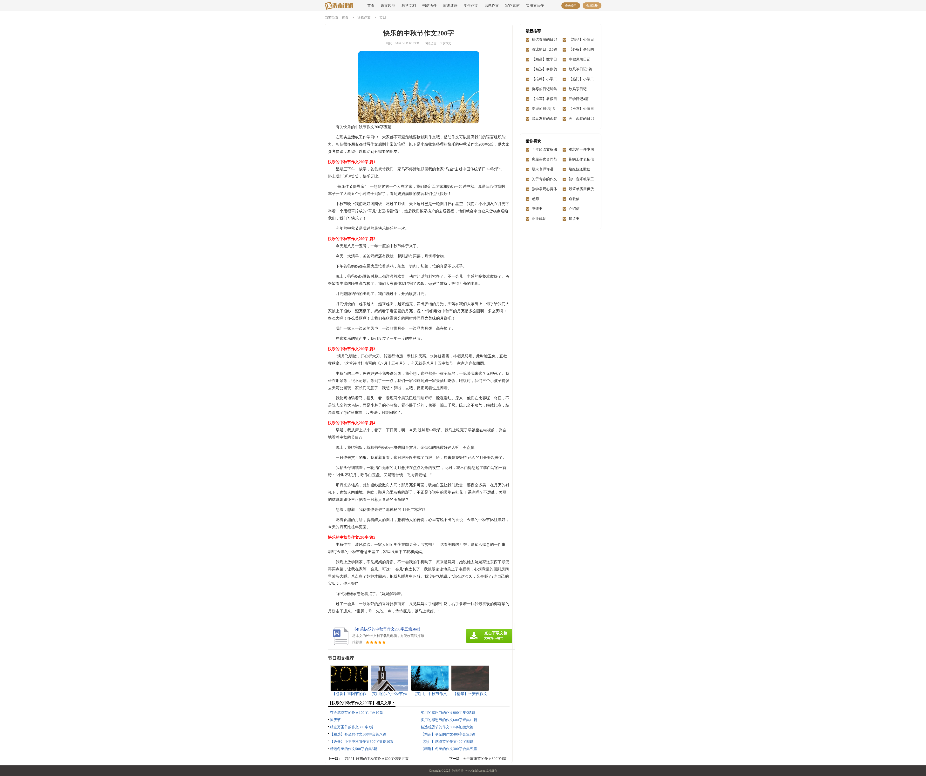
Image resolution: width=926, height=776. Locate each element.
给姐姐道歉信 (579, 169)
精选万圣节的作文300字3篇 (352, 727)
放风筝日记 (578, 89)
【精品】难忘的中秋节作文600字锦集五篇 (375, 759)
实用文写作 (535, 5)
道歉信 (574, 199)
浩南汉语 (457, 770)
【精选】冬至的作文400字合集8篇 (448, 734)
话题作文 (491, 5)
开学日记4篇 (579, 99)
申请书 (537, 209)
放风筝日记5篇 (580, 69)
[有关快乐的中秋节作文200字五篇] (341, 6)
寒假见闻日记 (579, 59)
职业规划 (539, 219)
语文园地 (388, 5)
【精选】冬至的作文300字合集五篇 (449, 749)
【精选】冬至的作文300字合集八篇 (358, 734)
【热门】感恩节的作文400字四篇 (447, 741)
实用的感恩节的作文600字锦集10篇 (449, 720)
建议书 (574, 219)
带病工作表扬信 (581, 159)
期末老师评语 (542, 169)
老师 (535, 199)
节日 (382, 17)
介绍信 (574, 209)
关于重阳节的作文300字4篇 (485, 759)
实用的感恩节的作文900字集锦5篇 (448, 713)
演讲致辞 (450, 5)
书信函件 (429, 5)
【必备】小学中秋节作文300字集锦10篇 (362, 741)
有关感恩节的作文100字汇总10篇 (356, 713)
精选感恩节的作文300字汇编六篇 (447, 727)
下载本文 (445, 43)
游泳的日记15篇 (544, 49)
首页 (370, 5)
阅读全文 (430, 43)
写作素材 (512, 5)
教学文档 (409, 5)
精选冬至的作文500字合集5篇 (353, 749)
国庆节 (335, 720)
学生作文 (471, 5)
